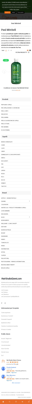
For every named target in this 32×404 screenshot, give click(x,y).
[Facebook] (1, 303)
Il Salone (5, 292)
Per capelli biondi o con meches (10, 108)
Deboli (3, 157)
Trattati (3, 186)
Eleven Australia (6, 230)
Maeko (3, 239)
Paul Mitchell (5, 258)
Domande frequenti (6, 319)
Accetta (7, 12)
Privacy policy (21, 12)
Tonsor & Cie (5, 242)
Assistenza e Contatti (7, 316)
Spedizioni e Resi (5, 322)
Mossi (3, 173)
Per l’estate (4, 114)
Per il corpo (4, 111)
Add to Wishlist (28, 59)
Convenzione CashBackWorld (11, 296)
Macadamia (4, 214)
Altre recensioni (16, 383)
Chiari (3, 145)
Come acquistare (5, 312)
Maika (3, 245)
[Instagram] (5, 303)
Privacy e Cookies (6, 329)
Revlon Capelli (5, 268)
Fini (2, 164)
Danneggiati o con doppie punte (10, 154)
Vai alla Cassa (5, 352)
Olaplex (3, 255)
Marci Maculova (11, 375)
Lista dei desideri (5, 345)
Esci (2, 355)
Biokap (3, 233)
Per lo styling (5, 123)
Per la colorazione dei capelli (10, 120)
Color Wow (4, 204)
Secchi (3, 180)
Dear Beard (4, 236)
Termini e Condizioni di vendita (9, 326)
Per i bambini (4, 127)
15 (8, 50)
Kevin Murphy (5, 220)
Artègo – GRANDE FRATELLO (8, 198)
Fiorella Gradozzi (11, 367)
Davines (3, 201)
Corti (3, 148)
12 (6, 50)
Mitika (3, 252)
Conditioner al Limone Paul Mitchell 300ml (16, 88)
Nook (2, 217)
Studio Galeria (26, 397)
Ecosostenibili (5, 130)
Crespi (3, 151)
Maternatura (5, 249)
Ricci (2, 176)
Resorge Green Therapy (8, 264)
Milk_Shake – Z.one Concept (9, 223)
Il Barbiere (6, 294)
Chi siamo (5, 290)
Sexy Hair (3, 226)
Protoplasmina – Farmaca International (13, 261)
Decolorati (4, 161)
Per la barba (4, 117)
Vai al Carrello (5, 348)
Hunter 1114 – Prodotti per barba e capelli (13, 207)
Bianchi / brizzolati (6, 142)
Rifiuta (13, 12)
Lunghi (3, 170)
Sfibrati (3, 183)
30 (11, 50)
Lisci (2, 167)
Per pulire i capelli (6, 104)
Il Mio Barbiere (5, 210)
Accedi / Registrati (6, 338)
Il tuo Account (5, 342)
